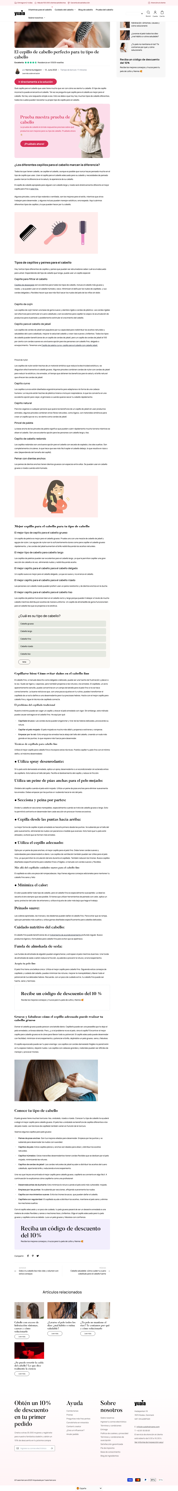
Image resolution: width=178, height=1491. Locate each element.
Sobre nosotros (35, 17)
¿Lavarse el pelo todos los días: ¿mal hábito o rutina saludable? (61, 1325)
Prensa (69, 1414)
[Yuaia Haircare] (19, 13)
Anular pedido (72, 1434)
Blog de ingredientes (110, 1455)
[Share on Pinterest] (32, 1256)
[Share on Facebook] (28, 1256)
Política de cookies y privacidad (114, 1433)
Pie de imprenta (107, 1448)
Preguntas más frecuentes (78, 1418)
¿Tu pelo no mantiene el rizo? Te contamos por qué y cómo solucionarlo (95, 1325)
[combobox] (89, 1488)
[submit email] (52, 1448)
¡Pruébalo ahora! (34, 143)
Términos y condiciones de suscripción (112, 1439)
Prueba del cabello (104, 9)
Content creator (73, 1426)
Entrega (104, 1429)
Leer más (23, 1336)
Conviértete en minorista (77, 1422)
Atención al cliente (158, 3)
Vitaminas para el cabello (40, 9)
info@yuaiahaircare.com (148, 1426)
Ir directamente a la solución (35, 81)
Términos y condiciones (111, 1425)
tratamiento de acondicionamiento (65, 935)
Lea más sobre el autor (31, 73)
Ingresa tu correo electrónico (113, 1421)
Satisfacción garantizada (112, 1444)
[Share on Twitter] (37, 1256)
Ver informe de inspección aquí (148, 1442)
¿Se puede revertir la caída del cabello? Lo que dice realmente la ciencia (29, 1366)
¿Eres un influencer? (75, 1430)
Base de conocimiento (110, 1452)
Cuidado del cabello (64, 9)
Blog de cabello (85, 9)
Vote (24, 662)
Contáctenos (72, 1411)
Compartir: (19, 1256)
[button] (31, 62)
